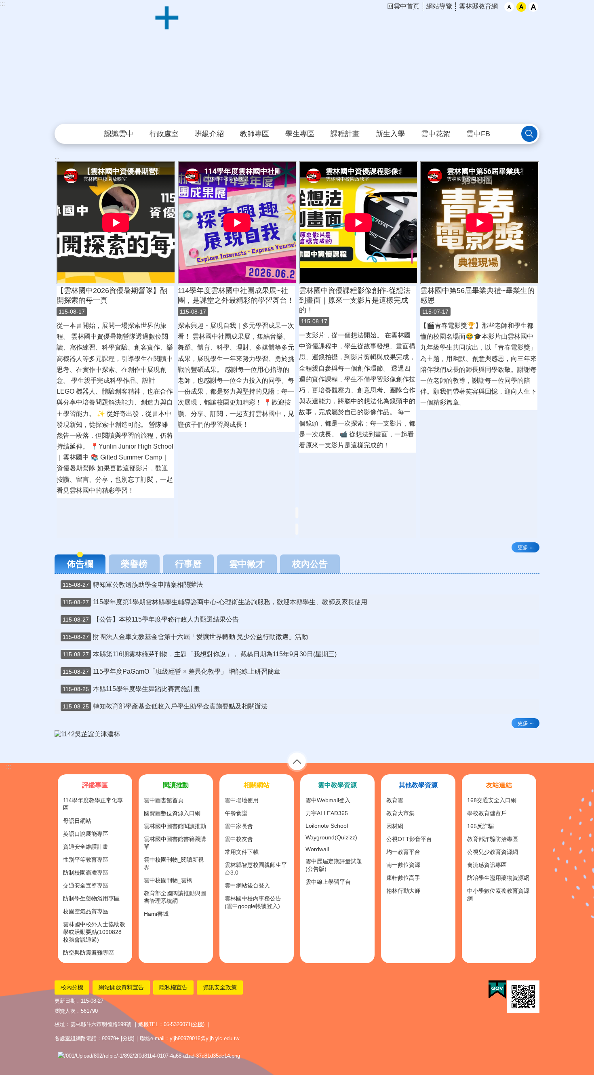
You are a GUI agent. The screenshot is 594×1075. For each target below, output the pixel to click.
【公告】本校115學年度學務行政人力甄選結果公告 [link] (151, 619)
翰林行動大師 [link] (403, 890)
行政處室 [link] (164, 134)
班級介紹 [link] (209, 134)
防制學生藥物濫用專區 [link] (91, 898)
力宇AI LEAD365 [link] (326, 813)
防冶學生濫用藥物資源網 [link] (498, 878)
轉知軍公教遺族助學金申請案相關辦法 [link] (133, 584)
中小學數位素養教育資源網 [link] (498, 894)
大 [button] (533, 7)
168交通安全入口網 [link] (491, 800)
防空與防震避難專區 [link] (88, 952)
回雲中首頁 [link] (403, 6)
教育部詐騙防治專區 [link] (492, 839)
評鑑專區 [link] (95, 785)
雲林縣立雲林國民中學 (297, 62)
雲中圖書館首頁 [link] (163, 800)
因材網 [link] (394, 826)
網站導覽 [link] (439, 6)
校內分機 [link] (72, 987)
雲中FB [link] (478, 134)
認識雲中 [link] (118, 134)
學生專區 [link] (299, 134)
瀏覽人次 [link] (65, 1011)
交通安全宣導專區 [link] (85, 885)
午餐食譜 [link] (236, 813)
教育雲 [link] (394, 800)
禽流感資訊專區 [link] (487, 865)
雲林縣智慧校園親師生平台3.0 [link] (256, 869)
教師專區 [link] (254, 134)
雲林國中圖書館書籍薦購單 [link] (175, 843)
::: (2, 3)
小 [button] (509, 7)
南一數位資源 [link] (403, 865)
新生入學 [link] (390, 134)
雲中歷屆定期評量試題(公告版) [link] (333, 865)
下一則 (523, 743)
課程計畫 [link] (345, 134)
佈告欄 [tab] (80, 564)
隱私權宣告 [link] (173, 987)
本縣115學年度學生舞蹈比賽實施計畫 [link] (131, 688)
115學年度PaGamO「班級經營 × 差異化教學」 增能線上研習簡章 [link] (171, 671)
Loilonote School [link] (326, 825)
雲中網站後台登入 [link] (247, 885)
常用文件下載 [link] (242, 852)
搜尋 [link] (529, 134)
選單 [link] (297, 761)
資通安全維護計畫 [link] (85, 846)
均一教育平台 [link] (403, 852)
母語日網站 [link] (77, 821)
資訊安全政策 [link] (220, 987)
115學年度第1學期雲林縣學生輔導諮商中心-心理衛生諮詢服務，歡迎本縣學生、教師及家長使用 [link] (215, 602)
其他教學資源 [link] (418, 785)
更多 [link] (523, 547)
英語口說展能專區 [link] (85, 833)
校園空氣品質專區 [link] (85, 911)
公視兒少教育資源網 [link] (492, 852)
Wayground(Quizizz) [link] (331, 837)
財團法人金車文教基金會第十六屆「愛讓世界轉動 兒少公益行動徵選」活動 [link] (185, 636)
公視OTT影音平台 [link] (409, 839)
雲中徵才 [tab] (247, 564)
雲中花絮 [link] (435, 134)
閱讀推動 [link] (176, 785)
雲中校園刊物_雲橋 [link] (168, 880)
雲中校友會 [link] (239, 839)
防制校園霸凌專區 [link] (85, 872)
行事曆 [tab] (188, 564)
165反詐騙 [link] (480, 826)
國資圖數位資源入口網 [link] (172, 813)
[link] (297, 734)
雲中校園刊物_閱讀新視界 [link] (174, 863)
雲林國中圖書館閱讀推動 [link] (175, 826)
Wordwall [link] (317, 849)
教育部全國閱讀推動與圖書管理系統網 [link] (175, 897)
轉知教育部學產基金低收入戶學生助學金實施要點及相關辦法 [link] (165, 706)
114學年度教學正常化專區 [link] (93, 804)
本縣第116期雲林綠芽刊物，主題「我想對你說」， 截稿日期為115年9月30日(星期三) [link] (200, 654)
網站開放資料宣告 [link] (121, 987)
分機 (197, 1024)
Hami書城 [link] (156, 914)
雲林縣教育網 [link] (478, 6)
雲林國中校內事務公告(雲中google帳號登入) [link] (253, 902)
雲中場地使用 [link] (242, 800)
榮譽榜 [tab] (134, 564)
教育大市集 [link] (400, 813)
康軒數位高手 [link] (403, 878)
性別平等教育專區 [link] (85, 859)
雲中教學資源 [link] (337, 785)
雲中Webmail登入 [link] (327, 800)
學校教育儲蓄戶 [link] (487, 813)
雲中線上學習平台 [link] (328, 882)
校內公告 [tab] (310, 564)
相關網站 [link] (257, 785)
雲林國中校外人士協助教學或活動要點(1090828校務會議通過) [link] (94, 932)
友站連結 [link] (499, 785)
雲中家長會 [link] (239, 826)
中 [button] (521, 7)
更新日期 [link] (65, 1001)
